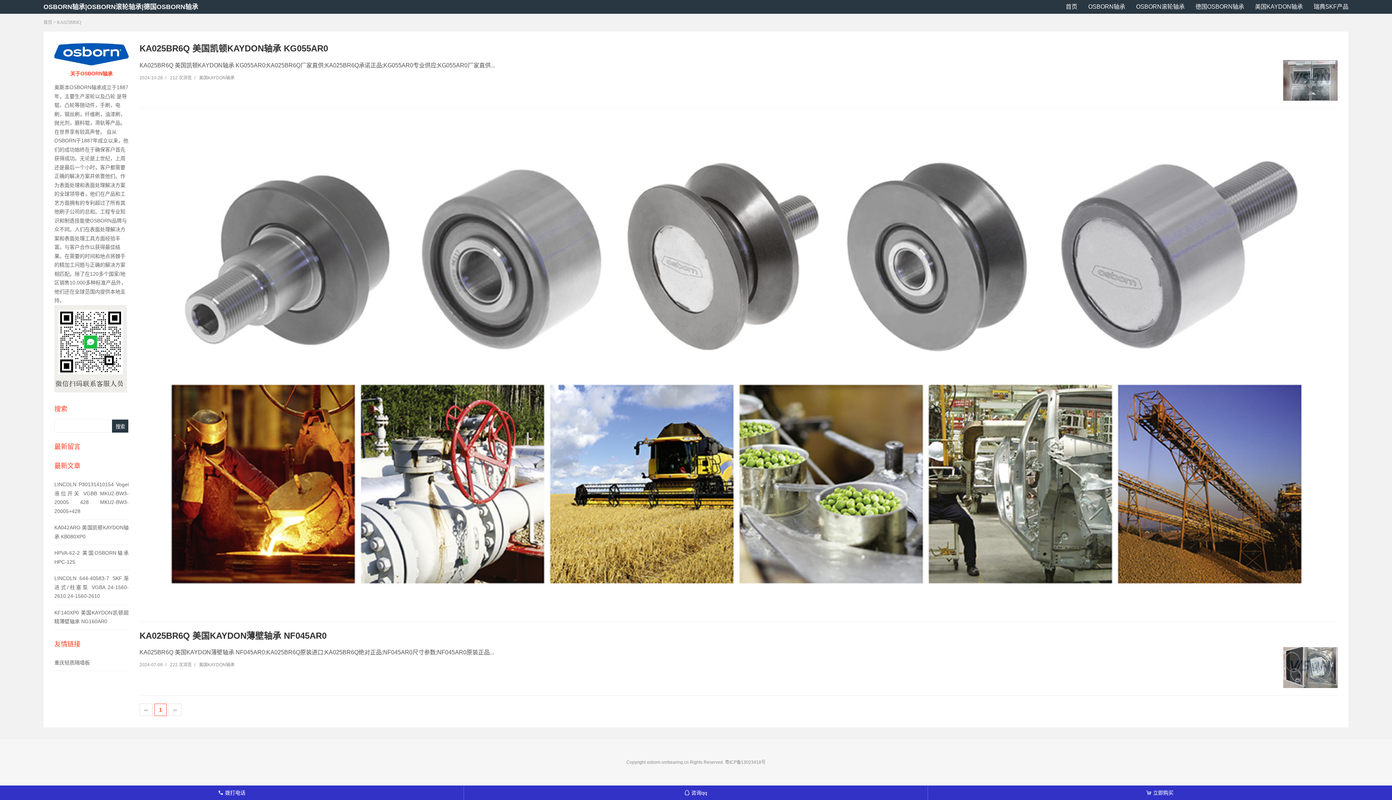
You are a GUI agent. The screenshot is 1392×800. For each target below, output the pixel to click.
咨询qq (695, 793)
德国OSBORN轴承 (1220, 7)
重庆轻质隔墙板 (72, 663)
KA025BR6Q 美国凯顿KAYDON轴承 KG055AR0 (234, 48)
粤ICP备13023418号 (745, 762)
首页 (1071, 7)
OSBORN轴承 (1106, 7)
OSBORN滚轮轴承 (1160, 7)
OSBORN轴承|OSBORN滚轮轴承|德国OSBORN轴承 (121, 7)
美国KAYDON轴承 (1279, 7)
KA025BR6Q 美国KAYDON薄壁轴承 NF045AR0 (233, 636)
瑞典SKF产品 (1331, 7)
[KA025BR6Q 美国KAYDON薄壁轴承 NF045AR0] (1310, 667)
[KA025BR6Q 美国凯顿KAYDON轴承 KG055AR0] (1310, 80)
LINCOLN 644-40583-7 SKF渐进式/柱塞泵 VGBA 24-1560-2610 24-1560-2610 (91, 587)
